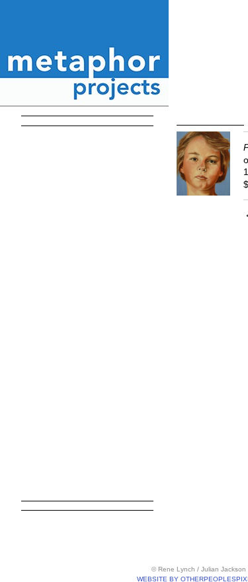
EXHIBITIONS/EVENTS (84, 143)
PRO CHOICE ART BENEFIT (96, 286)
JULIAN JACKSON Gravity (96, 393)
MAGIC (58, 357)
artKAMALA (61, 161)
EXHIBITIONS (68, 179)
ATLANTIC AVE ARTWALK (96, 196)
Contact (41, 446)
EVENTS (54, 411)
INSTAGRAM (56, 464)
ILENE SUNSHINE (88, 339)
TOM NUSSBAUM (87, 250)
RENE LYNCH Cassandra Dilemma (96, 375)
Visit (32, 482)
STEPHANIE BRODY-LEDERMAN (96, 268)
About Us (45, 428)
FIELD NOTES (78, 232)
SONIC (58, 321)
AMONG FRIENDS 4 (94, 214)
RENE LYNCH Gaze (93, 303)
